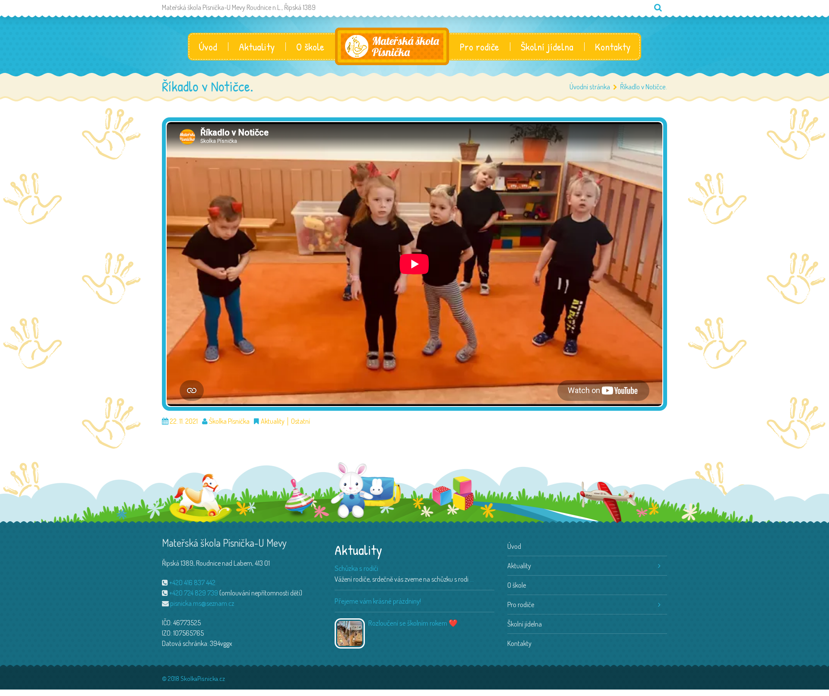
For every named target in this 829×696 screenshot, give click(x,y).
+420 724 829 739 (193, 593)
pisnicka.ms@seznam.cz (202, 603)
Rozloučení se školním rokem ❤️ (413, 622)
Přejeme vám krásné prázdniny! (378, 600)
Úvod (208, 47)
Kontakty (612, 47)
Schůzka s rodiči (356, 568)
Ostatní (300, 421)
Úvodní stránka (590, 86)
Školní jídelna (547, 47)
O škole (310, 47)
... (472, 579)
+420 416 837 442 (192, 582)
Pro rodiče (479, 47)
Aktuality (257, 47)
